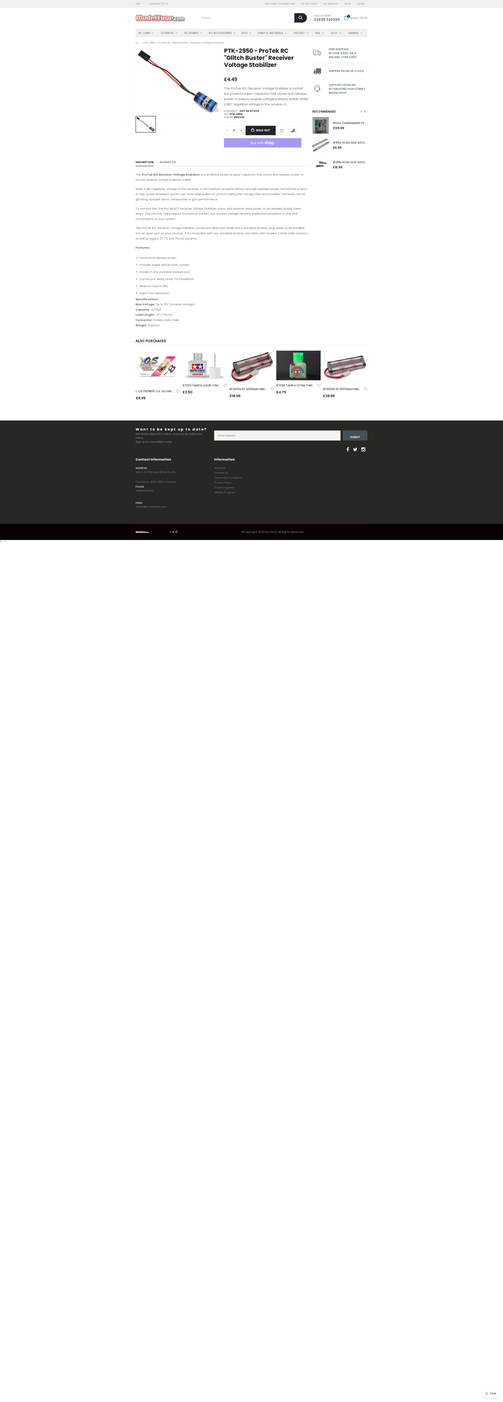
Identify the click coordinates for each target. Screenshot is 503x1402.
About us (219, 468)
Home (137, 43)
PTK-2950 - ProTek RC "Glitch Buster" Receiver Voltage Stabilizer (259, 58)
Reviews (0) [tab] (168, 162)
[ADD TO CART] (173, 357)
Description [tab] (145, 162)
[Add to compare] (292, 130)
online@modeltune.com (151, 507)
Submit (355, 437)
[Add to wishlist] (282, 130)
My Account (309, 3)
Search (300, 18)
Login (361, 3)
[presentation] (361, 112)
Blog (348, 3)
